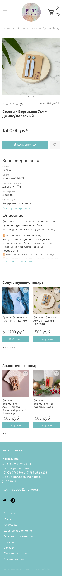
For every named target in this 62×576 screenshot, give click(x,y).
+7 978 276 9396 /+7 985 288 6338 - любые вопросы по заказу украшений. (25, 477)
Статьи (9, 542)
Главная (8, 28)
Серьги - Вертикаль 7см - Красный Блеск (44, 403)
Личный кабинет (15, 559)
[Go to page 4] (10, 347)
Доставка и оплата (18, 530)
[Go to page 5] (12, 347)
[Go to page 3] (7, 347)
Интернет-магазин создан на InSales (26, 569)
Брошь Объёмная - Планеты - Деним (15, 319)
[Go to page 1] (3, 347)
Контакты (11, 525)
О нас (8, 519)
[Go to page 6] (14, 347)
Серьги (23, 28)
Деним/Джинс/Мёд (45, 28)
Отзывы (9, 547)
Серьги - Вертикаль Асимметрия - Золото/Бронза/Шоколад (14, 407)
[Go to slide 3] (33, 96)
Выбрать (15, 339)
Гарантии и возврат (19, 536)
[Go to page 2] (5, 347)
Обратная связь (15, 553)
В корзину (46, 339)
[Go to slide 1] (28, 96)
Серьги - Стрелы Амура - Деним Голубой (44, 320)
